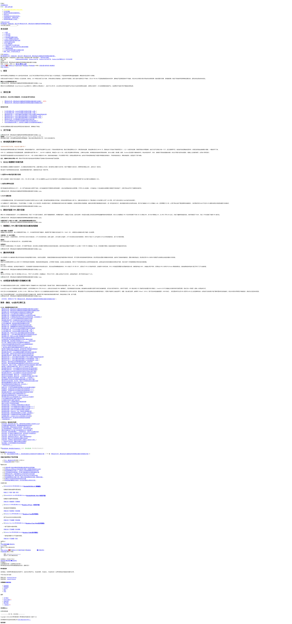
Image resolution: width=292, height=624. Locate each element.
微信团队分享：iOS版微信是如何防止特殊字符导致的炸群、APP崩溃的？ (21, 317)
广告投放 (7, 604)
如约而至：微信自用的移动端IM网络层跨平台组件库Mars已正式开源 (20, 363)
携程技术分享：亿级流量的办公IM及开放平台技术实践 (20, 474)
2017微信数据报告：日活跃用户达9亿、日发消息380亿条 (17, 428)
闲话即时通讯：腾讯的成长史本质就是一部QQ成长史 (16, 427)
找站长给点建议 (45, 57)
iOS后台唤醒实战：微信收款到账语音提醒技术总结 (15, 323)
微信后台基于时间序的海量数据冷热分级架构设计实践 (16, 350)
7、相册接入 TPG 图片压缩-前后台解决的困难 (16, 46)
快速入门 (6, 492)
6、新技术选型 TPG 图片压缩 (11, 45)
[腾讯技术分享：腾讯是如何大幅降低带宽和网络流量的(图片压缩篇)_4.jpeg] (21, 222)
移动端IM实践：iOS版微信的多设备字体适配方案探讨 (16, 414)
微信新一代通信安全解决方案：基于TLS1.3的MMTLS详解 (17, 366)
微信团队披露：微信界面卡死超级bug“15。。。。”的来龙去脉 (18, 341)
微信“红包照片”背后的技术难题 (10, 403)
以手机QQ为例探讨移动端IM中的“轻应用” (13, 345)
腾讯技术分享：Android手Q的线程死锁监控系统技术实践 (17, 318)
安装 (16, 538)
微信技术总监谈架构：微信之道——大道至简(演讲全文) (17, 374)
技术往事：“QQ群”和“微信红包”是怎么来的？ (14, 435)
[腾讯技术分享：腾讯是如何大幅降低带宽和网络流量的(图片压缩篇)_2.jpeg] (21, 206)
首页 (11, 19)
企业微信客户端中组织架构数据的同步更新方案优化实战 (17, 339)
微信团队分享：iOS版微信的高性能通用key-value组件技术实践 (18, 315)
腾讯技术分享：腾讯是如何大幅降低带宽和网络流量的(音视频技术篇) (23, 102)
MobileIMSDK (28, 486)
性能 (10, 492)
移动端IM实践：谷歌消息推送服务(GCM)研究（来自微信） (18, 412)
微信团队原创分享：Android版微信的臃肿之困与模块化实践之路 (19, 352)
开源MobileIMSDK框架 (22, 59)
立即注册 (10, 6)
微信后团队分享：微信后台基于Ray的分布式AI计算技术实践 (21, 475)
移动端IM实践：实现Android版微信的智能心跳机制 (15, 409)
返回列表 (3, 560)
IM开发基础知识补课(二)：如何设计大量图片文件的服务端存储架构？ (23, 122)
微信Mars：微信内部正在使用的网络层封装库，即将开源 (17, 361)
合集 (11, 17)
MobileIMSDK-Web (32, 495)
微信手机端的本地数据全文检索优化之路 (13, 337)
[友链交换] (8, 582)
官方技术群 (69, 59)
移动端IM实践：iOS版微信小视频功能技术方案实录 (16, 404)
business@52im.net (11, 577)
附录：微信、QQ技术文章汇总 (12, 51)
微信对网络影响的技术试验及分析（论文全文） (14, 384)
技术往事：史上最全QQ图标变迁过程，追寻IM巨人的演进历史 (19, 433)
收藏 (18, 64)
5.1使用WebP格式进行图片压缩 (12, 40)
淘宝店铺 (13, 9)
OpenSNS (6, 585)
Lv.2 (2, 545)
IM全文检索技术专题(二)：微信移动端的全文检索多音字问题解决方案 (25, 453)
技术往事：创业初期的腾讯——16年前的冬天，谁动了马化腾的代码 (20, 431)
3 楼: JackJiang (4, 550)
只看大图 (41, 65)
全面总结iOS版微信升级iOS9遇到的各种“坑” (14, 393)
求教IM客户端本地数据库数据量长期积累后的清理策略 (20, 467)
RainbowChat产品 (33, 59)
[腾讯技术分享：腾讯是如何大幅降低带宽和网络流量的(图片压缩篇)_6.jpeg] (21, 269)
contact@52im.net (11, 579)
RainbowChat (27, 514)
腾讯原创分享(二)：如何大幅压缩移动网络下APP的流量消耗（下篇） (20, 358)
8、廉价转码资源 (8, 48)
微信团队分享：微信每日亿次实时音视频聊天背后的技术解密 (18, 328)
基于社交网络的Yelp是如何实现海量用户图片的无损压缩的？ (21, 120)
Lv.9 (7, 65)
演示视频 (17, 529)
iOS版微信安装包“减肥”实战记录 (10, 400)
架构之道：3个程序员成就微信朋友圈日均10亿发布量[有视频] (18, 387)
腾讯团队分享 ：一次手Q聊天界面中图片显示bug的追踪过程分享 (19, 334)
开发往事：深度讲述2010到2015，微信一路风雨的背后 (16, 436)
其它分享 (17, 23)
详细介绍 (6, 501)
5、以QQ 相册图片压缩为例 (11, 38)
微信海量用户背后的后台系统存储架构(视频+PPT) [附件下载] (18, 379)
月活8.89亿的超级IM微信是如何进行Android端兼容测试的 (17, 344)
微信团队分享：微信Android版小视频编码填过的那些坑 (16, 336)
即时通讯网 (4, 23)
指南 (14, 492)
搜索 (2, 25)
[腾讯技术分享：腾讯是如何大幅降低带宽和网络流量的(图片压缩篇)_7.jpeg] (21, 277)
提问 (17, 492)
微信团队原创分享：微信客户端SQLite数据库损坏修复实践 (17, 355)
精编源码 (11, 501)
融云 (5, 590)
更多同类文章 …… (7, 419)
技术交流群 (7, 599)
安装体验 (17, 511)
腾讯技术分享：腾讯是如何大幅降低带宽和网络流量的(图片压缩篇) (23, 101)
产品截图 (11, 520)
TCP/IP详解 (7, 11)
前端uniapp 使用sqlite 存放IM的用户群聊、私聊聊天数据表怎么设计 (23, 469)
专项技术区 (11, 23)
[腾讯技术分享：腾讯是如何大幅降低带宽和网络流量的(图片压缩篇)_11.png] (21, 83)
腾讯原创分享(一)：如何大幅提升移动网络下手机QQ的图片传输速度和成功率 (25, 114)
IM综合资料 (8, 461)
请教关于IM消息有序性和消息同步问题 (15, 478)
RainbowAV (27, 505)
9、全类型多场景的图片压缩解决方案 (14, 50)
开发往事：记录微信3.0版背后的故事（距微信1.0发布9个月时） (19, 439)
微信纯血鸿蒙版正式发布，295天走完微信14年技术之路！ (20, 480)
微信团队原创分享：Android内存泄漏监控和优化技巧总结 (17, 392)
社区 (12, 16)
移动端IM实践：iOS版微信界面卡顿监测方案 (14, 401)
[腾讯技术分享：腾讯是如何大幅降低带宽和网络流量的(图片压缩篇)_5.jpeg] (21, 249)
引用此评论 (12, 544)
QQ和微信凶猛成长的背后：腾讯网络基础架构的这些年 (17, 425)
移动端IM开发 (11, 452)
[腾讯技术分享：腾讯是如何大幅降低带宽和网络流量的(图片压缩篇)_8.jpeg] (21, 296)
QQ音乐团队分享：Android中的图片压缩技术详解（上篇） (20, 111)
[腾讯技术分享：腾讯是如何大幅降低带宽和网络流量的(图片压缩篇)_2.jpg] (21, 135)
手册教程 (17, 501)
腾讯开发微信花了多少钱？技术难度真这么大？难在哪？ (17, 430)
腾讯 (6, 452)
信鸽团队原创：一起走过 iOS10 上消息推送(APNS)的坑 (16, 416)
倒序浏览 (46, 65)
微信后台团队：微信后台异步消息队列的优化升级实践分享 (17, 353)
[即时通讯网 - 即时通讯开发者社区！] (11, 448)
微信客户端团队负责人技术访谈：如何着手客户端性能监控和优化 (19, 349)
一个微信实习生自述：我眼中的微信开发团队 (14, 441)
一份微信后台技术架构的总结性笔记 (11, 385)
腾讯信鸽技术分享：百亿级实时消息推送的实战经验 (16, 417)
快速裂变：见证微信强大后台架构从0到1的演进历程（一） (17, 388)
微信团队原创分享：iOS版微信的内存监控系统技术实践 (17, 320)
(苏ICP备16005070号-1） (24, 619)
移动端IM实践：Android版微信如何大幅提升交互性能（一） (18, 406)
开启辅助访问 (4, 5)
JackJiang (3, 65)
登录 (6, 6)
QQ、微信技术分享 (10, 460)
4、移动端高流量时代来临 (11, 37)
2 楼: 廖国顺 (4, 544)
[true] (17, 25)
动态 (6, 14)
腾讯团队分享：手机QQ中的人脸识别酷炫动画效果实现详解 (18, 333)
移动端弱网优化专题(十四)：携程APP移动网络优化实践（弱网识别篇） (24, 477)
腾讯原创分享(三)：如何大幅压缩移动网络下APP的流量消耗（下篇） (23, 117)
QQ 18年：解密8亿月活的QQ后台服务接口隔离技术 (16, 342)
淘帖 (22, 64)
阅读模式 (52, 65)
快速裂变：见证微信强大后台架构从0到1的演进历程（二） (17, 390)
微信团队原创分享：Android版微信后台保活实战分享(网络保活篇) (19, 369)
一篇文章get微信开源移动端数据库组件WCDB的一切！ (16, 347)
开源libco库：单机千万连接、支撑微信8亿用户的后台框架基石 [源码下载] (21, 365)
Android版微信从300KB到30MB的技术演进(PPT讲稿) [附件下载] (19, 371)
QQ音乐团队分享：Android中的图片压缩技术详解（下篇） (20, 112)
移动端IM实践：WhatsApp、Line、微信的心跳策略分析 (16, 411)
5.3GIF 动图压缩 (8, 43)
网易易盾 (6, 587)
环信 (5, 591)
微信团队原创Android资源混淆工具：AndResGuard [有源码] (17, 396)
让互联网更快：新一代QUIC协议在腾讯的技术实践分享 (17, 321)
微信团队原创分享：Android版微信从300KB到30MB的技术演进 (19, 373)
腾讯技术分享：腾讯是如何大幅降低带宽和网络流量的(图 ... (36, 23)
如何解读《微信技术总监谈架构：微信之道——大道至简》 (17, 377)
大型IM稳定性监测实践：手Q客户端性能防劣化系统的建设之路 (22, 472)
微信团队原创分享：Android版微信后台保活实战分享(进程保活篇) (19, 368)
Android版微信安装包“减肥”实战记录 (12, 398)
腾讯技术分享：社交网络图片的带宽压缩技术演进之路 (19, 119)
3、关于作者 (7, 35)
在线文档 (6, 601)
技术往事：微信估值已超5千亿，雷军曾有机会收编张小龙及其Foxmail (20, 423)
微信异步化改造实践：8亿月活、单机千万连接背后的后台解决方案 (20, 380)
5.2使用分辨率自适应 (9, 42)
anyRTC (6, 588)
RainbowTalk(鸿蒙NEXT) (58, 59)
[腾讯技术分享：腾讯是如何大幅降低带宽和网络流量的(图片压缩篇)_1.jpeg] (21, 191)
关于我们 (6, 598)
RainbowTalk (27, 532)
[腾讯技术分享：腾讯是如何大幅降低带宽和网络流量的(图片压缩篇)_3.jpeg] (21, 218)
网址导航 (6, 603)
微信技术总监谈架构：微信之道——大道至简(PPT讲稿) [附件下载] (19, 376)
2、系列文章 (7, 34)
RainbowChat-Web (32, 523)
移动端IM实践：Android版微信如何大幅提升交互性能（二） (18, 408)
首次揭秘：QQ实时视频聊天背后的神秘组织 (14, 443)
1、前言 (6, 32)
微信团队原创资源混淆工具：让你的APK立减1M (15, 395)
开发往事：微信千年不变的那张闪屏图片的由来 (14, 438)
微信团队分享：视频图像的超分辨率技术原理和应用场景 (17, 326)
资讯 (12, 13)
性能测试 (11, 511)
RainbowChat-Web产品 (45, 59)
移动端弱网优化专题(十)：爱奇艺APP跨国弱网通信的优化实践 (22, 470)
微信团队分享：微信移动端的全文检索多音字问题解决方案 (17, 312)
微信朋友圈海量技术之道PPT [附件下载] (12, 382)
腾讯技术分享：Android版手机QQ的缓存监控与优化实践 (17, 313)
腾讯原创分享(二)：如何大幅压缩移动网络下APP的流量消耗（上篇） (23, 116)
